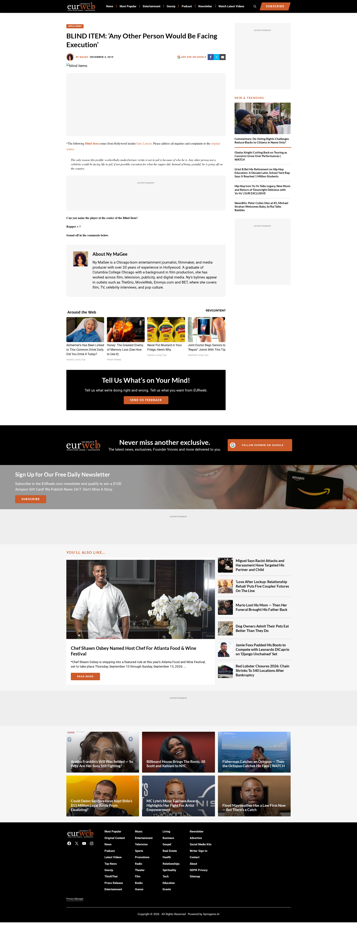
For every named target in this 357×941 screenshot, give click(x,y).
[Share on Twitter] (217, 57)
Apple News (75, 26)
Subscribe (30, 499)
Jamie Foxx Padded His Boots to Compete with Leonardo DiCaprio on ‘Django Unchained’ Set (262, 649)
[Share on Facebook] (211, 57)
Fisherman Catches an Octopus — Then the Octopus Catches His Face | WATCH (253, 763)
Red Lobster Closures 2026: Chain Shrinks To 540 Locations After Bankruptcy (262, 670)
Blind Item (92, 143)
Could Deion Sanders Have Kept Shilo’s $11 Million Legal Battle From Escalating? (101, 805)
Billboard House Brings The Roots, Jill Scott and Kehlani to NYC (176, 763)
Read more (88, 677)
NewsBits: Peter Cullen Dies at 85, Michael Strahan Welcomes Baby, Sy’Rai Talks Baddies (261, 206)
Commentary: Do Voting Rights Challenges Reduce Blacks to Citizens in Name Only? (262, 140)
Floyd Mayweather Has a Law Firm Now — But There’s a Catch (254, 807)
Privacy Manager (74, 899)
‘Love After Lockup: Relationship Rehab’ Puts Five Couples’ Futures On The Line (262, 586)
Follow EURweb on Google (263, 445)
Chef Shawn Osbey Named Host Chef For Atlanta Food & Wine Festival (133, 651)
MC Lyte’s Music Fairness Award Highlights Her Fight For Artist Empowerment (172, 805)
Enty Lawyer (144, 143)
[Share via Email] (223, 57)
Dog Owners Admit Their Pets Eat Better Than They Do (262, 628)
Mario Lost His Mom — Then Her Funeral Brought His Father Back (261, 607)
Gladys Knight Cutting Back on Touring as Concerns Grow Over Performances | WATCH (261, 156)
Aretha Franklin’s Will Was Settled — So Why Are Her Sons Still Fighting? (102, 763)
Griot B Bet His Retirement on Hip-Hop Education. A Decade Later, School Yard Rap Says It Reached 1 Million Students (262, 172)
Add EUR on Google (193, 57)
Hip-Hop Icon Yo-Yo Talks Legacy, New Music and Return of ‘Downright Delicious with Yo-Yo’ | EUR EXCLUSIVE (262, 189)
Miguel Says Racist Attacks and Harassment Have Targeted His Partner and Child (260, 565)
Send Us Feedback (146, 400)
